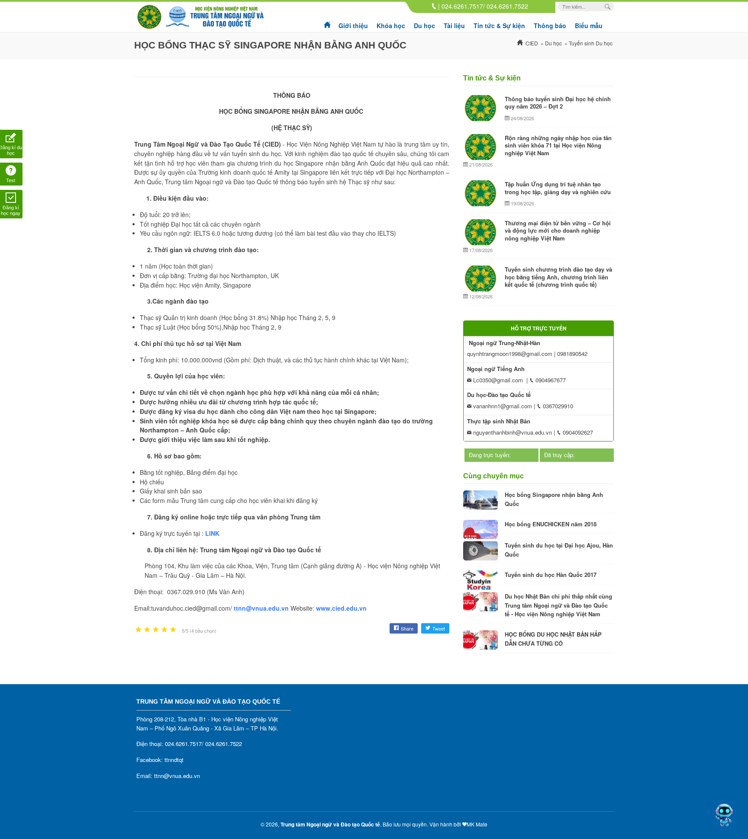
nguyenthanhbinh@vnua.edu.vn (511, 432)
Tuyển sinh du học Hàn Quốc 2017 (550, 574)
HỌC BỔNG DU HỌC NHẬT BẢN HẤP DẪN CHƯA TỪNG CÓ (553, 638)
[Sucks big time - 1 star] (138, 629)
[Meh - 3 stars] (156, 629)
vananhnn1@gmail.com (501, 406)
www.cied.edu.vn (341, 608)
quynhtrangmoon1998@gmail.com (509, 353)
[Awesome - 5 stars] (173, 629)
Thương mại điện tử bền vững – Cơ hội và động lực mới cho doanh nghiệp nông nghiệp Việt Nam (558, 230)
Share (407, 628)
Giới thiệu (353, 25)
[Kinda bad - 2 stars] (147, 629)
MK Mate (477, 824)
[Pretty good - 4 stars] (164, 629)
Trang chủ (327, 21)
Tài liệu (454, 25)
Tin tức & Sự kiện (499, 25)
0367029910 (557, 406)
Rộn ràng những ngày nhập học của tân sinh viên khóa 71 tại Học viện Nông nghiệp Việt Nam (558, 145)
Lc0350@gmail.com (497, 380)
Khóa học (391, 25)
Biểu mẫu (589, 25)
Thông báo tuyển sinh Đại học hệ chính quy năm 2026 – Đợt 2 (558, 103)
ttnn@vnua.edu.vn (261, 608)
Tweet (438, 628)
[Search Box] (609, 6)
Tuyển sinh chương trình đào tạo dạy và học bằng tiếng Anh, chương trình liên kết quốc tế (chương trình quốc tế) (558, 276)
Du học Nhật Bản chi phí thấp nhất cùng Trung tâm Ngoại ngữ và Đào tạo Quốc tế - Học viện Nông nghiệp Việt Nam (558, 605)
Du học (424, 25)
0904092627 (577, 432)
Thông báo (550, 25)
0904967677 (550, 380)
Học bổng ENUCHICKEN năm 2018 (550, 524)
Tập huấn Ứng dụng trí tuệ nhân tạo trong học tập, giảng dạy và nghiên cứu (558, 188)
